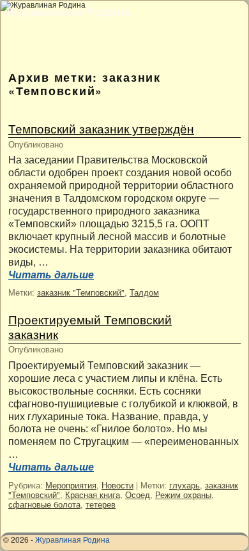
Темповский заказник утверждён (101, 128)
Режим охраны (183, 494)
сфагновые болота (44, 504)
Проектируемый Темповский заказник (90, 326)
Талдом (144, 292)
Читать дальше (51, 274)
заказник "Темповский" (80, 292)
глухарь (184, 485)
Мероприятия (70, 485)
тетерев (101, 504)
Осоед (137, 494)
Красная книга (92, 494)
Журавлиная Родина (68, 11)
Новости (117, 485)
